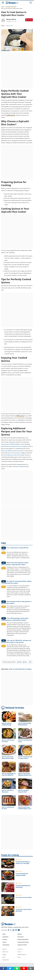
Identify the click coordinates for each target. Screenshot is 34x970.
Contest (19, 951)
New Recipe (20, 937)
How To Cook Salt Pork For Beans (20, 669)
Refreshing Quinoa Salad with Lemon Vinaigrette (14, 446)
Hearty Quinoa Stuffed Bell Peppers (10, 444)
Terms (18, 957)
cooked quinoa (10, 115)
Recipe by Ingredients (23, 939)
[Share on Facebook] (3, 968)
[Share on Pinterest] (29, 19)
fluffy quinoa (20, 416)
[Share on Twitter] (10, 968)
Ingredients (5, 937)
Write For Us (5, 951)
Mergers (4, 954)
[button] (30, 968)
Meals (3, 934)
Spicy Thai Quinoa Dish (14, 453)
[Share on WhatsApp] (17, 968)
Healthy (19, 934)
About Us (4, 949)
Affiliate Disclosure (21, 954)
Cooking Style (5, 945)
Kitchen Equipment (20, 466)
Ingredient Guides (22, 945)
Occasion (4, 939)
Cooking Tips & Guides (11, 6)
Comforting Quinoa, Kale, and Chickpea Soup (15, 455)
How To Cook (9, 25)
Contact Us (20, 949)
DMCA (3, 957)
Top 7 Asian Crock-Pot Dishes (24, 897)
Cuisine (4, 942)
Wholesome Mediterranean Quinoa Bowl (12, 450)
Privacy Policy (5, 960)
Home (2, 6)
